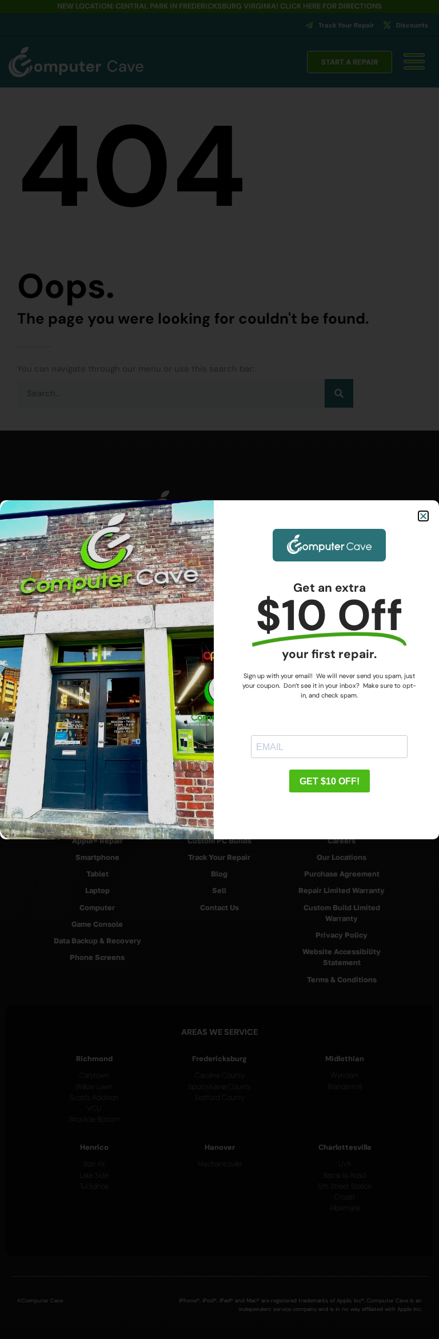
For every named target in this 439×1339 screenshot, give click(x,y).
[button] (423, 516)
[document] (219, 669)
